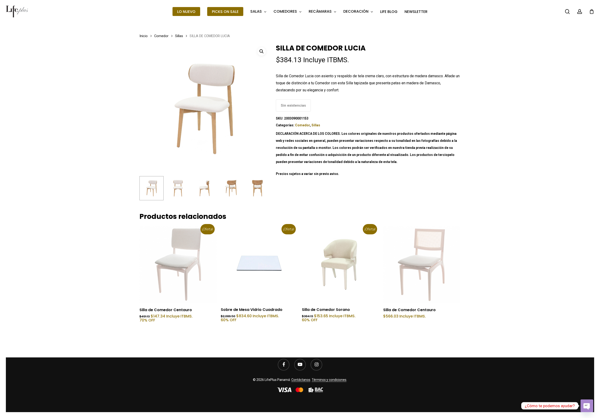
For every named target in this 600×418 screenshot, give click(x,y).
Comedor (161, 36)
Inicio (143, 36)
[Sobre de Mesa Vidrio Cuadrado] (259, 264)
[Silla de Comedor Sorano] (340, 264)
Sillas (179, 36)
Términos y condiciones (329, 380)
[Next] (262, 188)
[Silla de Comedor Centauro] (178, 264)
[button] (261, 51)
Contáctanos (300, 380)
